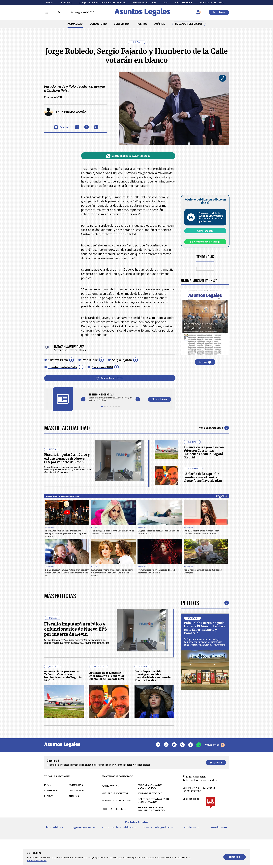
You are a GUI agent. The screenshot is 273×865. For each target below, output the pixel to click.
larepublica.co (55, 827)
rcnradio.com (217, 827)
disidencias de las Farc (144, 2)
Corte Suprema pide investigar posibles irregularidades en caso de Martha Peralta (153, 676)
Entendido (234, 857)
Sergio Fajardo (122, 360)
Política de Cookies (36, 860)
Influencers (66, 2)
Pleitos (190, 603)
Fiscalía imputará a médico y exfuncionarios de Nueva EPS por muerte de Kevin (67, 458)
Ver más (203, 362)
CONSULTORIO (98, 23)
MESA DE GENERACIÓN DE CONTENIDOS (150, 786)
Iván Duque (90, 360)
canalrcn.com (192, 827)
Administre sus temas (112, 378)
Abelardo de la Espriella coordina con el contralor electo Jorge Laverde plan (203, 477)
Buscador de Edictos (188, 23)
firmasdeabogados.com (159, 827)
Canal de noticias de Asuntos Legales (131, 156)
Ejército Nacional (183, 2)
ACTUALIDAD (75, 23)
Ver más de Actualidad (211, 427)
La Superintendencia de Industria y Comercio (102, 2)
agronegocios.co (84, 827)
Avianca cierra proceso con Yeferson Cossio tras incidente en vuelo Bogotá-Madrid (204, 452)
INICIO (47, 784)
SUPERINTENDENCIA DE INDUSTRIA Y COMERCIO (151, 809)
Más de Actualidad (67, 428)
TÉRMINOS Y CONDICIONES (117, 800)
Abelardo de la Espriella (211, 2)
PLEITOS (142, 23)
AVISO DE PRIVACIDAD (150, 793)
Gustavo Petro (58, 360)
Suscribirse (219, 12)
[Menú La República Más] (46, 12)
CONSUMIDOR (122, 23)
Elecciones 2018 (102, 367)
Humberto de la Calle (62, 367)
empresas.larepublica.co (119, 827)
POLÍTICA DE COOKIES (114, 809)
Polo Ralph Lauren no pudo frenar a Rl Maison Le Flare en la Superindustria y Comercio (204, 628)
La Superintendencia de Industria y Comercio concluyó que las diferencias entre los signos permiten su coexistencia (204, 642)
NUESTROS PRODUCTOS (115, 793)
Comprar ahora (205, 230)
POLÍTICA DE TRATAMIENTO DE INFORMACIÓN (153, 800)
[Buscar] (59, 12)
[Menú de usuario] (198, 12)
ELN (165, 2)
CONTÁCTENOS (110, 786)
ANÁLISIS (159, 23)
